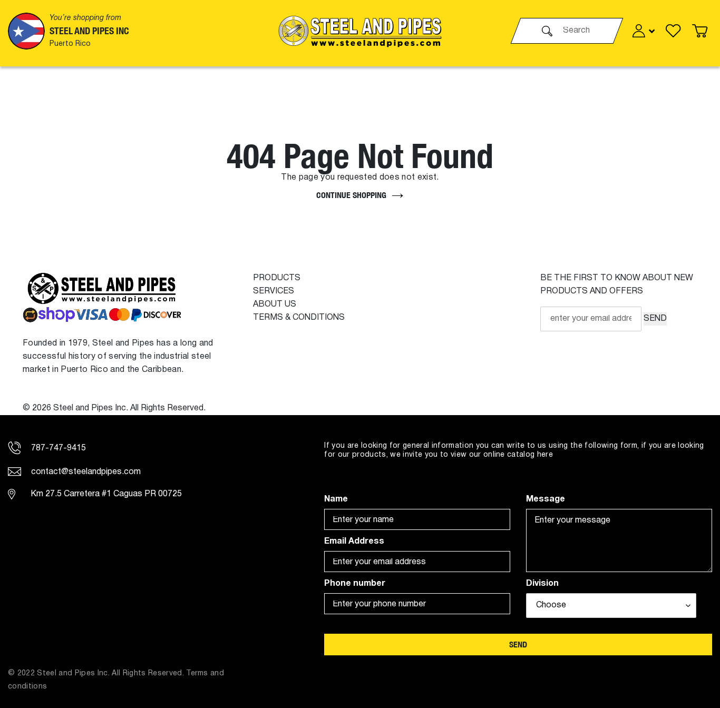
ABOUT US (274, 304)
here (545, 454)
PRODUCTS (276, 278)
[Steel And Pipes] (360, 31)
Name (336, 499)
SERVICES (273, 291)
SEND (655, 318)
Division (542, 583)
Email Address (354, 541)
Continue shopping (351, 195)
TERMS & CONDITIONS (299, 317)
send (518, 645)
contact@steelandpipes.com (85, 472)
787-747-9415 (57, 448)
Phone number (354, 583)
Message (545, 499)
